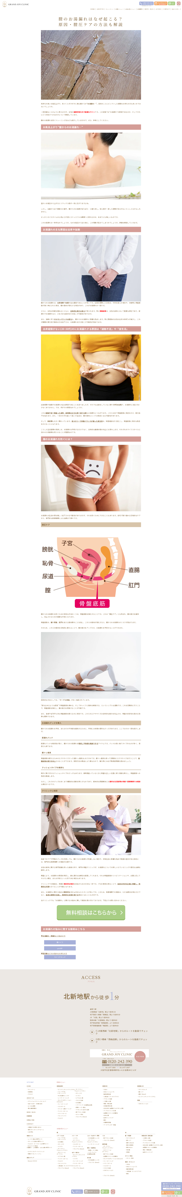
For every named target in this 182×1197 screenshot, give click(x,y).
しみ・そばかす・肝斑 (93, 1135)
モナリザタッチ (60, 957)
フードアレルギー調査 (110, 1125)
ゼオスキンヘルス (143, 1104)
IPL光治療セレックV (63, 1095)
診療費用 (29, 1116)
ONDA (105, 1089)
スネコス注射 (79, 1100)
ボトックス (79, 1093)
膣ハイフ (60, 942)
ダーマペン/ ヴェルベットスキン (80, 1090)
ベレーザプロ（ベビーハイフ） (61, 1092)
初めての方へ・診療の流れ (35, 1104)
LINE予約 (30, 1132)
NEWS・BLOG (31, 1112)
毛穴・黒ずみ (75, 1152)
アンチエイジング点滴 (110, 1110)
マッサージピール (63, 1111)
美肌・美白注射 (108, 1103)
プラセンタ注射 (108, 1099)
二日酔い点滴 (107, 1101)
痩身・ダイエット (130, 1162)
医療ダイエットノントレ (34, 1154)
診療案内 (30, 1092)
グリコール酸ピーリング (64, 1109)
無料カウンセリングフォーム (36, 1129)
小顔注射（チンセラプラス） (111, 1096)
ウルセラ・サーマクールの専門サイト (38, 1144)
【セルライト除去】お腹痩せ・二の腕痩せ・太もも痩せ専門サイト (39, 1146)
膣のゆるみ (129, 1147)
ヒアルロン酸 (79, 1098)
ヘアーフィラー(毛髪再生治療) (84, 1105)
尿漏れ (128, 1152)
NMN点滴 (106, 1115)
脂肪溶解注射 (107, 1094)
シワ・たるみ (60, 1135)
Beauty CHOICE (32, 1161)
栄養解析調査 (107, 1122)
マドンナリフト (62, 1116)
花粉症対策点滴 (108, 1106)
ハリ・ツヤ (75, 1135)
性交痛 (128, 1150)
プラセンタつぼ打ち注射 (82, 1109)
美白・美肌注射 (147, 1150)
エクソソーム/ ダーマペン (61, 1153)
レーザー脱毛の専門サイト (35, 1139)
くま (103, 1135)
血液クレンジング (108, 1117)
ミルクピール (61, 1106)
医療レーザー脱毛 (81, 1107)
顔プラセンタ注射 (81, 1112)
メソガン (78, 1095)
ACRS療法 (78, 1102)
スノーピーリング (63, 1104)
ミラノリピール (62, 1113)
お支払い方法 (30, 1120)
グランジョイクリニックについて (37, 1101)
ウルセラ (60, 1118)
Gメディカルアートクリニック (36, 1151)
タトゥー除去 (79, 1114)
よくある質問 (31, 1106)
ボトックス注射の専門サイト (36, 1141)
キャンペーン (31, 1089)
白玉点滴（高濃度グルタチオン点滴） (114, 1108)
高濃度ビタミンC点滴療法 (111, 1113)
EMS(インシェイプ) (109, 1092)
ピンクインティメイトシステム (66, 1089)
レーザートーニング (63, 1098)
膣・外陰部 (128, 1135)
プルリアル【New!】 (81, 1117)
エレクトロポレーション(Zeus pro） (64, 1101)
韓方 (105, 1120)
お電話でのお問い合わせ (34, 1127)
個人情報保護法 (32, 1108)
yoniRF (60, 948)
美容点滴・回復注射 (147, 1135)
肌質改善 (104, 1144)
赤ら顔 (89, 1157)
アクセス (30, 1094)
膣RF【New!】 (143, 1094)
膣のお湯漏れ (130, 1145)
